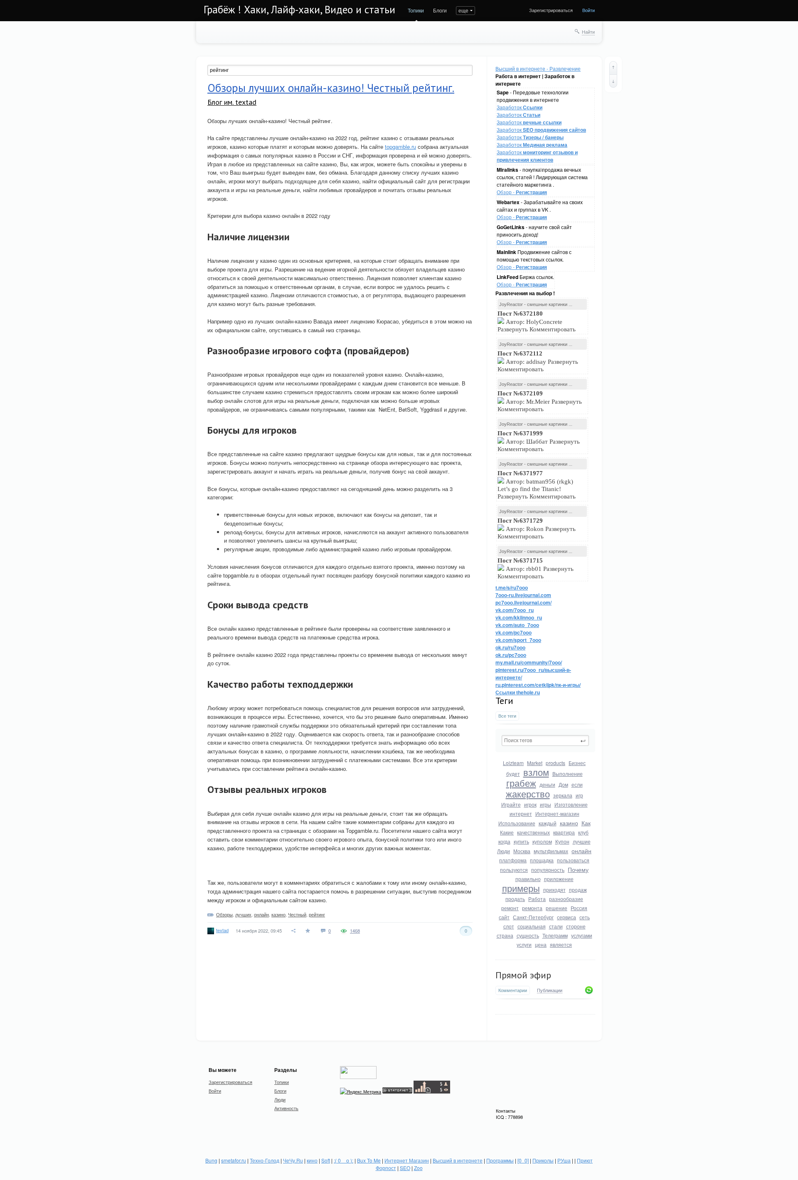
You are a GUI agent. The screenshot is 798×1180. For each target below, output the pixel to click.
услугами (581, 935)
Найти (588, 31)
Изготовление (571, 804)
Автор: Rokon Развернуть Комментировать (537, 528)
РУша (564, 1160)
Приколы (543, 1160)
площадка (542, 860)
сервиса (566, 917)
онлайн (581, 851)
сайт (504, 917)
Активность (286, 1108)
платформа (513, 860)
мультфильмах (551, 850)
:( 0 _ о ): (343, 1160)
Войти (588, 10)
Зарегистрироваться (551, 10)
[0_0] (523, 1160)
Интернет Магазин (406, 1160)
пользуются (514, 869)
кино (312, 1160)
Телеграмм (555, 935)
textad (222, 930)
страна (505, 935)
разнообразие (566, 898)
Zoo (418, 1167)
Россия (579, 907)
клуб (583, 832)
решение (556, 907)
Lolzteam (513, 762)
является (561, 944)
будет (513, 773)
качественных (533, 832)
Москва (521, 850)
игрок (530, 804)
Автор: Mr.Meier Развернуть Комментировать (540, 401)
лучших (243, 914)
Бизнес (577, 762)
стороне (576, 926)
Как (586, 823)
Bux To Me (369, 1160)
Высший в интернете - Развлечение (538, 68)
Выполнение (567, 773)
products (555, 762)
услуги (524, 944)
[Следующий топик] (613, 81)
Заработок (519, 107)
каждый (548, 823)
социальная (531, 926)
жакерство (528, 793)
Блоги (440, 10)
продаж (578, 889)
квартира (564, 832)
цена (541, 944)
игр (579, 795)
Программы (500, 1160)
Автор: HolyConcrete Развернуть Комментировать (537, 321)
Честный (297, 914)
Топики (416, 10)
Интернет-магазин (557, 813)
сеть (584, 917)
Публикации (549, 990)
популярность (547, 869)
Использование (516, 823)
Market (534, 762)
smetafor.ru (233, 1160)
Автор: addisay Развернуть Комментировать (538, 361)
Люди (503, 850)
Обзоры (224, 914)
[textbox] (545, 740)
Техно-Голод (264, 1160)
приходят (554, 889)
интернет (521, 813)
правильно (528, 878)
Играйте (511, 804)
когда (504, 841)
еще (463, 10)
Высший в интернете (458, 1160)
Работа (537, 898)
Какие (507, 832)
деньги (547, 784)
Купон (562, 841)
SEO (405, 1167)
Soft (325, 1160)
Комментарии (512, 990)
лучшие (582, 841)
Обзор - (522, 191)
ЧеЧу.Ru (293, 1160)
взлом (536, 771)
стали (556, 926)
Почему (578, 869)
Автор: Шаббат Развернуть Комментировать (539, 441)
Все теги (507, 715)
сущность (528, 935)
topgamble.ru (400, 147)
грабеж (521, 782)
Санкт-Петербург (533, 917)
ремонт (510, 907)
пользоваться (573, 860)
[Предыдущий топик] (613, 67)
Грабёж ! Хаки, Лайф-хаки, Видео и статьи (299, 9)
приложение (559, 878)
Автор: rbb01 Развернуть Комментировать (536, 568)
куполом (542, 841)
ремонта (532, 907)
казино (569, 823)
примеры (521, 887)
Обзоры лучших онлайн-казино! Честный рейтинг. (330, 88)
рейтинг (317, 914)
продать (515, 898)
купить (521, 841)
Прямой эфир (523, 975)
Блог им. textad (231, 102)
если (577, 784)
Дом (563, 784)
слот (508, 926)
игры (545, 804)
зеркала (562, 795)
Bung (211, 1160)
